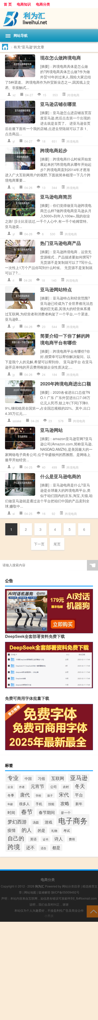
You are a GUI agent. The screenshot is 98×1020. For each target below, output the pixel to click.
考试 (66, 830)
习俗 (41, 778)
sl (14, 513)
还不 (30, 847)
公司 (53, 786)
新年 (78, 803)
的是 (41, 830)
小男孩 (49, 915)
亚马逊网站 (51, 430)
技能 (51, 804)
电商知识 (24, 4)
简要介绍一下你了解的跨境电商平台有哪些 (65, 339)
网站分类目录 (71, 886)
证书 (45, 839)
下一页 (39, 543)
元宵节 (37, 786)
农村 (66, 787)
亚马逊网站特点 (56, 289)
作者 (22, 787)
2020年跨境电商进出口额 (65, 383)
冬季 (11, 795)
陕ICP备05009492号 (65, 892)
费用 (72, 839)
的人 (27, 829)
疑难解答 (44, 892)
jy (14, 374)
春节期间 (47, 812)
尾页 (57, 543)
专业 (13, 777)
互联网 (57, 778)
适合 (43, 848)
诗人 (58, 839)
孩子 (50, 795)
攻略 (64, 803)
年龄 (10, 804)
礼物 (54, 830)
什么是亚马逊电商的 (60, 476)
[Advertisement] (49, 971)
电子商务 (72, 820)
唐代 (25, 794)
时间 (11, 812)
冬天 (80, 785)
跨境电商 (73, 95)
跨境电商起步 (53, 150)
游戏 (48, 822)
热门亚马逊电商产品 (60, 243)
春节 (27, 811)
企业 (10, 787)
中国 (28, 778)
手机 (39, 803)
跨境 (14, 846)
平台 (79, 795)
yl (14, 141)
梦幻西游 (17, 821)
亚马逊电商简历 (56, 196)
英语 (33, 839)
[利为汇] (49, 18)
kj (14, 187)
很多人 (24, 803)
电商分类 (43, 4)
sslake (17, 421)
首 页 (8, 4)
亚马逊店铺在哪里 (58, 104)
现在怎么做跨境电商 (60, 57)
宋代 (64, 794)
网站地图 (30, 892)
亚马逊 (78, 777)
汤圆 (36, 822)
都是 (56, 847)
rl (13, 280)
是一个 (66, 812)
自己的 (16, 838)
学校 (38, 795)
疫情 (12, 830)
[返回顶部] (92, 911)
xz (14, 95)
